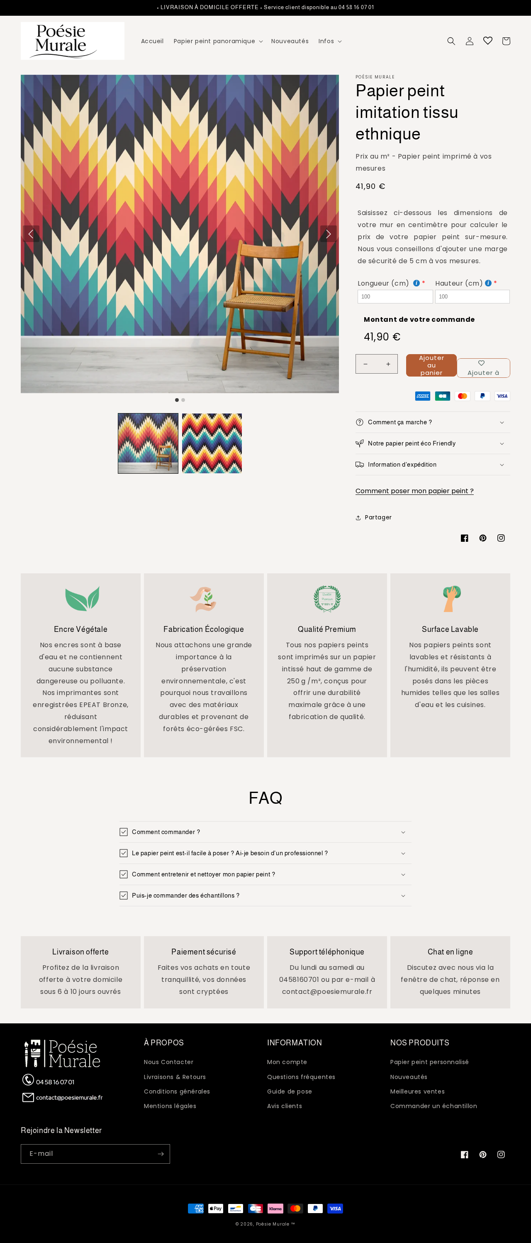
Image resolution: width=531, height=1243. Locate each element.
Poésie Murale (273, 1224)
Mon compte (287, 1062)
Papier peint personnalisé (429, 1062)
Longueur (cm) (384, 283)
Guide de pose (289, 1091)
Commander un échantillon (433, 1106)
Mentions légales (170, 1106)
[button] (217, 41)
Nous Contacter (168, 1062)
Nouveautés (409, 1077)
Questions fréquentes (301, 1077)
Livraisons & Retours (175, 1077)
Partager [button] (378, 517)
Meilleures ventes (417, 1091)
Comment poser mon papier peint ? (415, 491)
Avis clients (284, 1106)
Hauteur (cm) (459, 283)
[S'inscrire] (160, 1154)
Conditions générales (177, 1091)
